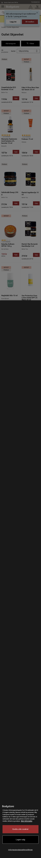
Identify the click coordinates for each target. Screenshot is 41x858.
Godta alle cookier (20, 829)
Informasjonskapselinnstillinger (20, 850)
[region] (20, 579)
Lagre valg (20, 840)
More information (26, 821)
